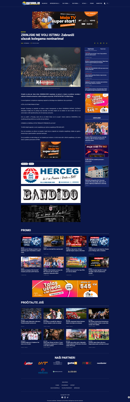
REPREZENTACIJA (54, 3)
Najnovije (102, 49)
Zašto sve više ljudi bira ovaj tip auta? (53, 249)
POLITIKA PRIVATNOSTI (67, 388)
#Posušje (31, 163)
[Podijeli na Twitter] (98, 43)
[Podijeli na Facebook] (95, 43)
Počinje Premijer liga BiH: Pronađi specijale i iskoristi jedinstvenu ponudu (97, 271)
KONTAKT (72, 385)
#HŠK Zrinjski (24, 163)
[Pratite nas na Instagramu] (101, 43)
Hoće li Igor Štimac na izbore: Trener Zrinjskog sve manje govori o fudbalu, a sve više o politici (53, 344)
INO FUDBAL (75, 3)
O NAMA (57, 385)
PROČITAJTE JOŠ (32, 302)
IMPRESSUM (77, 388)
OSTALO (84, 3)
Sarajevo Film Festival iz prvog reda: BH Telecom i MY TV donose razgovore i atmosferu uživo (95, 139)
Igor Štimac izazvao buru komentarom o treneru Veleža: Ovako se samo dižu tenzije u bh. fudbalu (98, 323)
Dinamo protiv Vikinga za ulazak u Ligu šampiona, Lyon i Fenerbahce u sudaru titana (31, 250)
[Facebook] (62, 397)
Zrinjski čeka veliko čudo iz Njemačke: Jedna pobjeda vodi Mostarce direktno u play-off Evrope (76, 344)
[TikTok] (68, 397)
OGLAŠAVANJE (64, 385)
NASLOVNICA (65, 382)
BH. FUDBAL (65, 3)
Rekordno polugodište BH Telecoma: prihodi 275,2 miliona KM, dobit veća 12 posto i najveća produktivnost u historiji (95, 182)
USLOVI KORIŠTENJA (55, 388)
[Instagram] (65, 397)
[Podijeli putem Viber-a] (104, 43)
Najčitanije (91, 49)
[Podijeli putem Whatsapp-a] (107, 43)
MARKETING (99, 3)
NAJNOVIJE (44, 3)
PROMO (92, 3)
